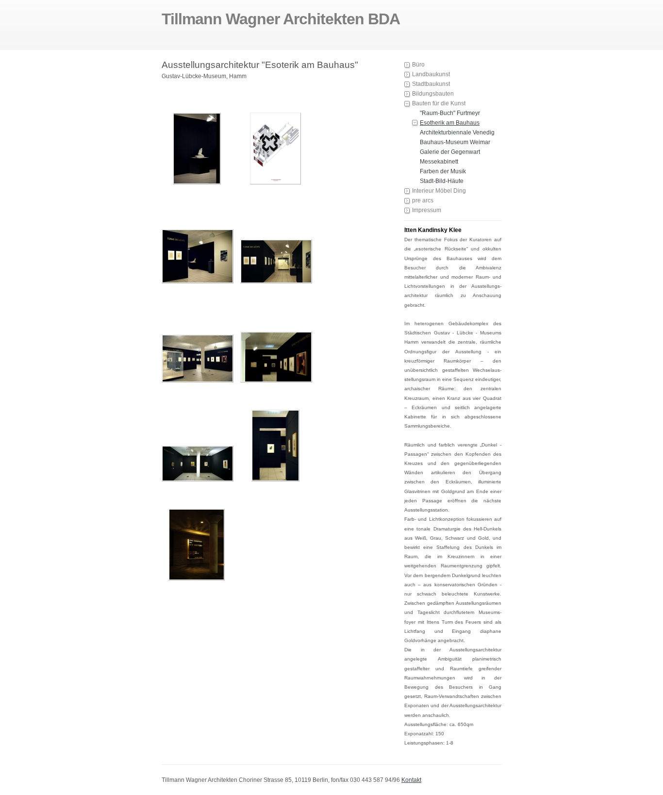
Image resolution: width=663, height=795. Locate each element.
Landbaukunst (431, 74)
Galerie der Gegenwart (450, 152)
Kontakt (411, 780)
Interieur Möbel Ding (439, 190)
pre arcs (422, 200)
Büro (418, 64)
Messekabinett (439, 161)
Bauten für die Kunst (438, 103)
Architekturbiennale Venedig (457, 132)
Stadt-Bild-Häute (442, 181)
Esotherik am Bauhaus (450, 122)
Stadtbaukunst (431, 84)
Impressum (426, 210)
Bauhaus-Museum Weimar (455, 142)
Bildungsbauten (433, 93)
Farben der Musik (443, 171)
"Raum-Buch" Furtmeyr (450, 113)
